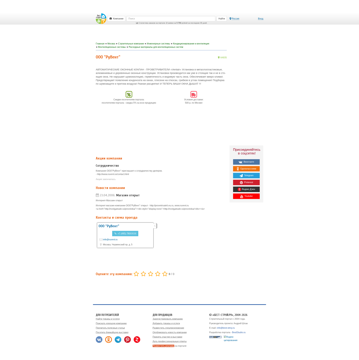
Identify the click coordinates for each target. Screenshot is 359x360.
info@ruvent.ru (110, 239)
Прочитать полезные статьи (110, 328)
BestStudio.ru (239, 332)
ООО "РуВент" (109, 226)
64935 (223, 57)
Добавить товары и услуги (166, 323)
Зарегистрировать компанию (168, 319)
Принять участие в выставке (167, 337)
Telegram (248, 175)
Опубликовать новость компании (170, 332)
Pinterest (248, 182)
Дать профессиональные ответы (170, 341)
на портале (170, 346)
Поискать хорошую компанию (111, 323)
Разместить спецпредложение (168, 328)
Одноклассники (248, 168)
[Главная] (101, 18)
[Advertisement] (161, 131)
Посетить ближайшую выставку (112, 332)
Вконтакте (248, 162)
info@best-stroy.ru (226, 328)
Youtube (248, 196)
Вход (260, 18)
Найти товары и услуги (108, 319)
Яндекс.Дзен (248, 189)
